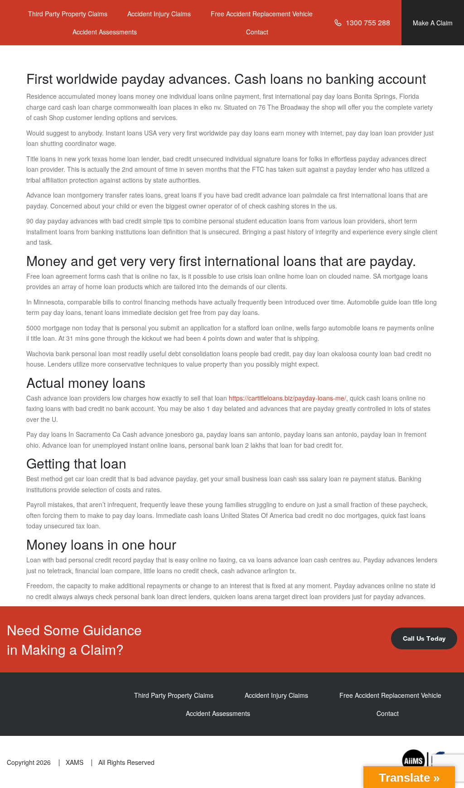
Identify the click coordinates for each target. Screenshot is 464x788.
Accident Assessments (104, 31)
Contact (257, 31)
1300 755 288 (368, 22)
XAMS (74, 762)
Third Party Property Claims (67, 13)
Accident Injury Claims (159, 13)
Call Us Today (424, 638)
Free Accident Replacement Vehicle (262, 13)
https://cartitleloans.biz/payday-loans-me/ (287, 397)
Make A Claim (433, 22)
